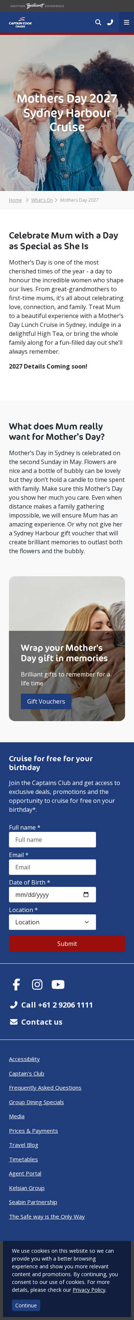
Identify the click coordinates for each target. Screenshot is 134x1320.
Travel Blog (23, 1144)
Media (17, 1116)
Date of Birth (29, 882)
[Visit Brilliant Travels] (37, 6)
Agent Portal (25, 1173)
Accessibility (24, 1059)
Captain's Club (26, 1073)
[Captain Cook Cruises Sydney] (20, 22)
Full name (25, 827)
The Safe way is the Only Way (47, 1216)
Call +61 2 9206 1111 (57, 1005)
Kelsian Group (27, 1187)
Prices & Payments (33, 1130)
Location (23, 910)
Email (19, 855)
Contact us (42, 1022)
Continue (26, 1305)
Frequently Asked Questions (45, 1087)
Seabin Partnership (33, 1202)
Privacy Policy (89, 1289)
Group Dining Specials (36, 1102)
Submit (67, 944)
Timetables (23, 1159)
